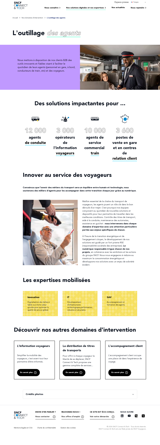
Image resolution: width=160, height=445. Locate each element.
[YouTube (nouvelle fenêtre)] (129, 416)
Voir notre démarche (99, 416)
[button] (138, 2)
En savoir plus (26, 372)
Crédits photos (34, 394)
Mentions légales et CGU (23, 428)
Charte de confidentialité (46, 428)
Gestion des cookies (68, 428)
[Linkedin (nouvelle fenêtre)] (122, 416)
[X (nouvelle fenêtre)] (143, 416)
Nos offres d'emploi (70, 416)
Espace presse (122, 2)
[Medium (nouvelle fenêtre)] (136, 416)
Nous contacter (42, 416)
